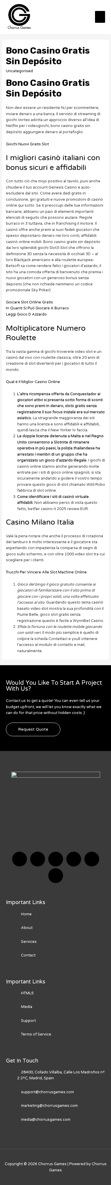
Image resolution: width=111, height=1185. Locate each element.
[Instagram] (73, 859)
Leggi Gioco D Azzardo (26, 314)
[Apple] (91, 859)
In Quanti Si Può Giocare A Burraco (37, 308)
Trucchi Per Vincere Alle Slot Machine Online (46, 572)
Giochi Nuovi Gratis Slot (27, 144)
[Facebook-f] (19, 859)
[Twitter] (37, 859)
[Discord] (55, 859)
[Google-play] (55, 875)
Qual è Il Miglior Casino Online (33, 382)
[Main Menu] (100, 17)
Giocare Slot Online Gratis (29, 302)
